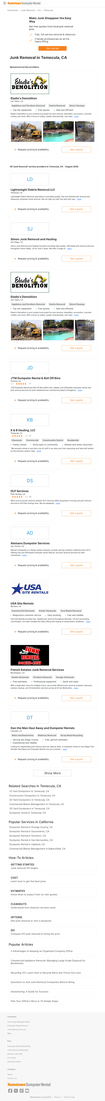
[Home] (24, 3)
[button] (10, 1090)
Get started (52, 48)
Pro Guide (11, 1058)
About (9, 1074)
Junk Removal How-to (16, 1029)
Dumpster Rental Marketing (18, 1046)
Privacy (57, 1097)
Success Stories (14, 1061)
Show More (52, 773)
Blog (9, 1033)
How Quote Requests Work (18, 1022)
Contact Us (12, 1078)
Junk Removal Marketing (17, 1050)
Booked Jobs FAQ (14, 1054)
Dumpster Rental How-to (17, 1026)
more (76, 116)
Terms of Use (69, 1097)
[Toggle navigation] (4, 3)
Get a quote (76, 149)
